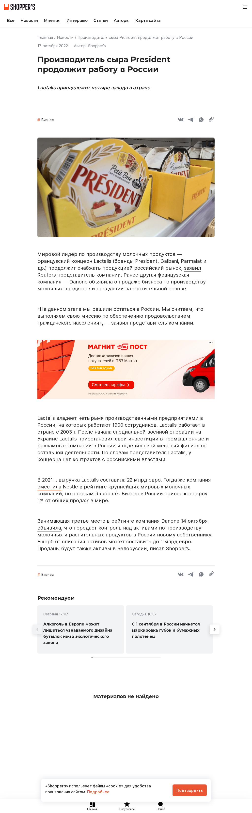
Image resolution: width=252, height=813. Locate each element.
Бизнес (47, 120)
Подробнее (98, 791)
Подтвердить (189, 790)
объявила (49, 528)
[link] (80, 629)
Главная (45, 37)
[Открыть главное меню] (245, 7)
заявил (192, 268)
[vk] (181, 120)
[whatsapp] (201, 120)
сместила (49, 487)
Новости (65, 37)
